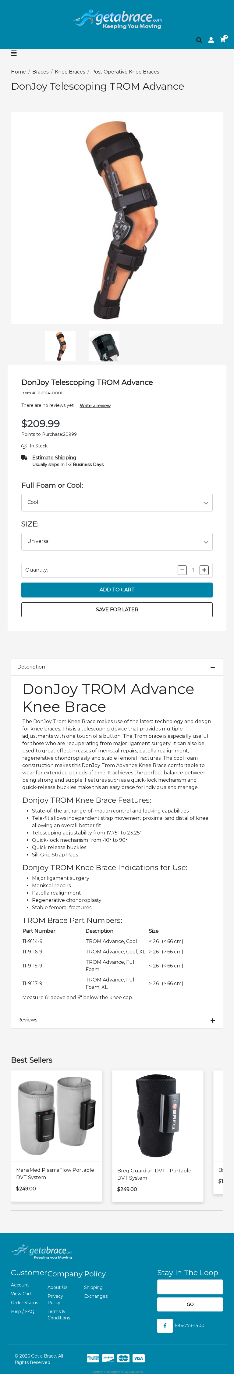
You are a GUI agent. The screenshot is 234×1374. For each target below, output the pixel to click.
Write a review (95, 405)
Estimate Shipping (54, 458)
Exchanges (96, 1296)
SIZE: (29, 524)
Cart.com (136, 1372)
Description (31, 667)
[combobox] (117, 502)
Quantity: (36, 570)
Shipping (93, 1287)
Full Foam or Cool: (52, 485)
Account (20, 1285)
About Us (57, 1287)
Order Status (24, 1302)
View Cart (21, 1294)
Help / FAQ (22, 1311)
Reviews (27, 1020)
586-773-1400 (189, 1325)
